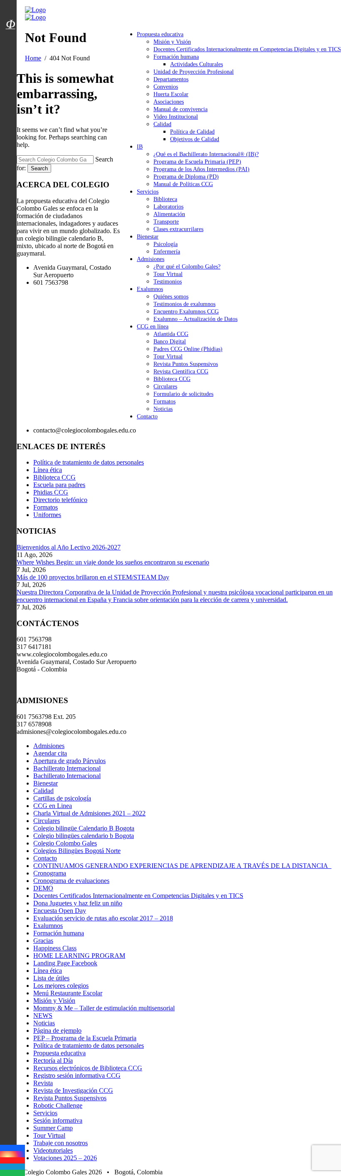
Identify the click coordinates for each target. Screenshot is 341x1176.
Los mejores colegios (61, 985)
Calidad (162, 124)
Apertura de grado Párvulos (69, 760)
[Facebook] (12, 1148)
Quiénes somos (170, 296)
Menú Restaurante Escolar (67, 993)
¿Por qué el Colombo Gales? (186, 267)
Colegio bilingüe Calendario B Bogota (83, 828)
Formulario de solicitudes (183, 394)
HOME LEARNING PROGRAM (79, 955)
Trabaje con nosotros (60, 1142)
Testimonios (167, 281)
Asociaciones (168, 102)
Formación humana (176, 57)
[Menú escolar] (10, 34)
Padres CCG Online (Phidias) (187, 349)
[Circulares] (10, 9)
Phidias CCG (50, 492)
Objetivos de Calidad (194, 139)
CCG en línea (152, 326)
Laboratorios (168, 207)
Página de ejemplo (57, 1030)
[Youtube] (12, 1160)
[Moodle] (10, 14)
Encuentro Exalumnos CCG (186, 311)
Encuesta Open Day (59, 910)
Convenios (165, 87)
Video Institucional (175, 117)
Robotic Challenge (57, 1105)
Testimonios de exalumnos (184, 304)
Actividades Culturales (196, 64)
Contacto (147, 416)
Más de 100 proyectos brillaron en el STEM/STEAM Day (93, 577)
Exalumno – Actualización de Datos (195, 319)
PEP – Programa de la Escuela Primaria (84, 1038)
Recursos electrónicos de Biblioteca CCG (87, 1068)
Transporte (166, 222)
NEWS (42, 1015)
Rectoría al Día (53, 1060)
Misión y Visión (172, 42)
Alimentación (169, 214)
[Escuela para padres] (10, 39)
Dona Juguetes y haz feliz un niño (77, 903)
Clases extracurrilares (178, 229)
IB (140, 147)
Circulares (165, 386)
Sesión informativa (57, 1120)
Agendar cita (50, 753)
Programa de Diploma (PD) (186, 177)
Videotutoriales (53, 1150)
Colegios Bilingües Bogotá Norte (77, 850)
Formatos (164, 401)
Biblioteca (165, 199)
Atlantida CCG (170, 334)
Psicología (165, 244)
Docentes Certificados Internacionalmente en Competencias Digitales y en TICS (247, 49)
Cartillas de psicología (62, 798)
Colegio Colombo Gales (65, 843)
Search (39, 168)
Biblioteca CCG (171, 379)
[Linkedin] (12, 1167)
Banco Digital (169, 341)
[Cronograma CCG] (10, 5)
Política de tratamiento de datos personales (88, 462)
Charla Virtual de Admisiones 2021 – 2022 (89, 813)
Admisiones (150, 259)
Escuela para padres (59, 484)
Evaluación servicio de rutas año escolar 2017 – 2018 (103, 918)
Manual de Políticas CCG (183, 184)
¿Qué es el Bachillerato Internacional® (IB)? (206, 154)
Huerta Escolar (170, 94)
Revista (43, 1082)
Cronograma (49, 873)
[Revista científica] (10, 43)
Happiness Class (55, 948)
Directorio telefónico (60, 499)
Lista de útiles (51, 978)
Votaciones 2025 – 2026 (65, 1157)
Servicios (147, 192)
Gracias (43, 940)
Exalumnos (150, 289)
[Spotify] (12, 1173)
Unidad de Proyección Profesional (193, 72)
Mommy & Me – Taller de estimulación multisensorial (104, 1008)
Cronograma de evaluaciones (71, 880)
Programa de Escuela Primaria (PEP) (197, 162)
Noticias (163, 409)
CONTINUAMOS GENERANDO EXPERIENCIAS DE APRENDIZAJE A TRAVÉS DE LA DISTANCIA (182, 865)
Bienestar (147, 237)
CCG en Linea (52, 805)
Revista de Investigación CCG (73, 1090)
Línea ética (47, 469)
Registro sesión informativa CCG (77, 1075)
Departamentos (170, 79)
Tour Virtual (168, 274)
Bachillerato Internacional (67, 768)
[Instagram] (12, 1154)
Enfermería (166, 252)
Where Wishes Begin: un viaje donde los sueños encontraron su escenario (113, 562)
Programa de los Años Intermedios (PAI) (201, 169)
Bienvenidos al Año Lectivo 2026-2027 (69, 547)
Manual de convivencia (180, 109)
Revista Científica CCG (180, 371)
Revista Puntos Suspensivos (185, 364)
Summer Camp (53, 1127)
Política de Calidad (192, 132)
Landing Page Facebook (65, 963)
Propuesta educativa (160, 34)
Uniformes (47, 514)
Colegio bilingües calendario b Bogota (83, 835)
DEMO (43, 888)
